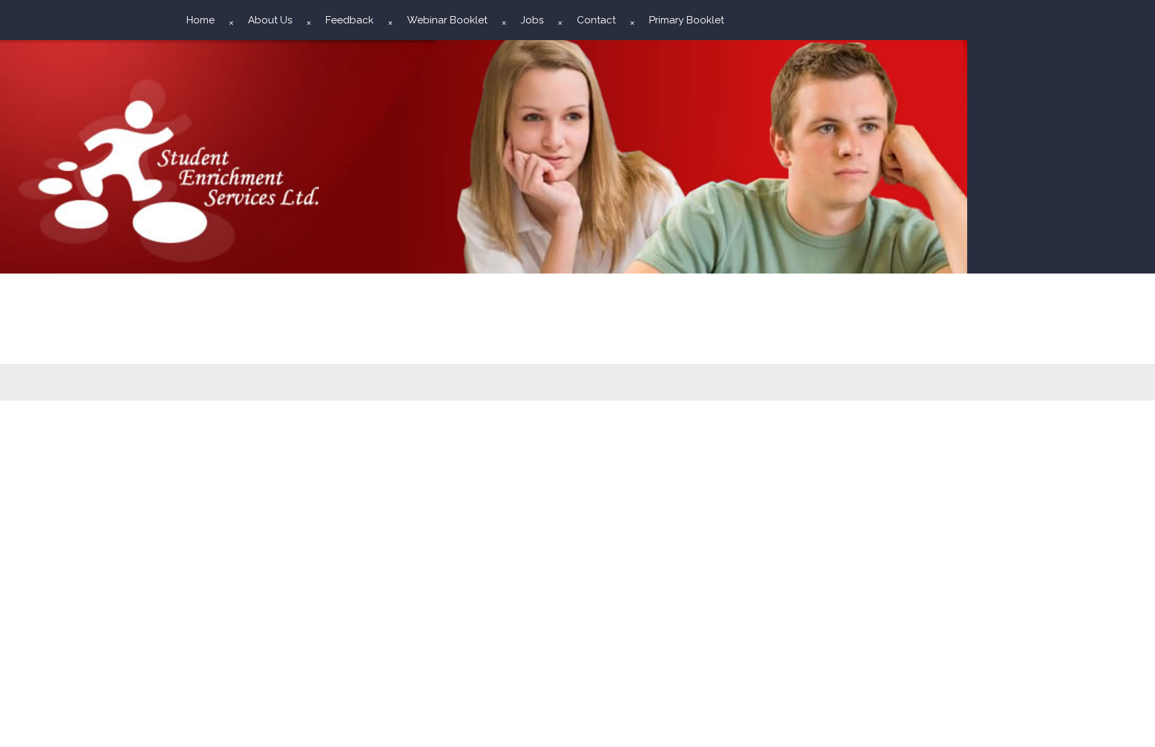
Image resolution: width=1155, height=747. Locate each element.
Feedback (350, 20)
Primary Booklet (686, 20)
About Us (270, 20)
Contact (596, 20)
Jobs (532, 20)
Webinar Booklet (447, 20)
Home (200, 20)
